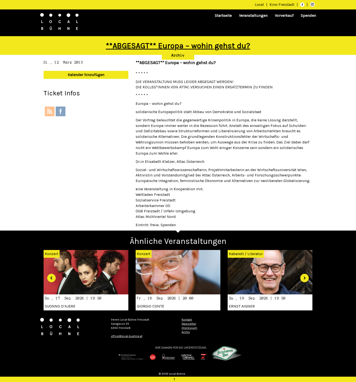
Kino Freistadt (282, 4)
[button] (49, 276)
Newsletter (189, 323)
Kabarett (236, 253)
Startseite (223, 15)
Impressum (189, 328)
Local (259, 4)
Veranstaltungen (253, 15)
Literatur (255, 253)
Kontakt (187, 319)
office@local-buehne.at (126, 336)
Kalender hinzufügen (86, 74)
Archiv (178, 55)
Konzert (143, 253)
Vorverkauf (284, 15)
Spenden (308, 15)
